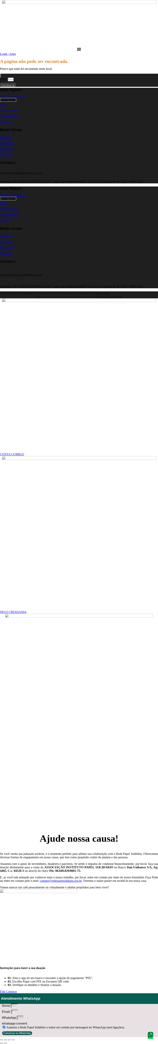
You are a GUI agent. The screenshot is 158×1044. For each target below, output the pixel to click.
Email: (6, 1011)
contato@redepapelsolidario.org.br (61, 880)
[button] (79, 49)
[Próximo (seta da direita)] (5, 1043)
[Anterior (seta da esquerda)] (1, 1043)
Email (4, 79)
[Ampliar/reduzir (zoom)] (1, 1039)
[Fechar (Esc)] (13, 1039)
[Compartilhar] (9, 1039)
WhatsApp (9, 1017)
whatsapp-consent (14, 1023)
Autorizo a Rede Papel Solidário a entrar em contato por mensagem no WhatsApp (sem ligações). (65, 1027)
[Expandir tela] (5, 1039)
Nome (6, 1005)
